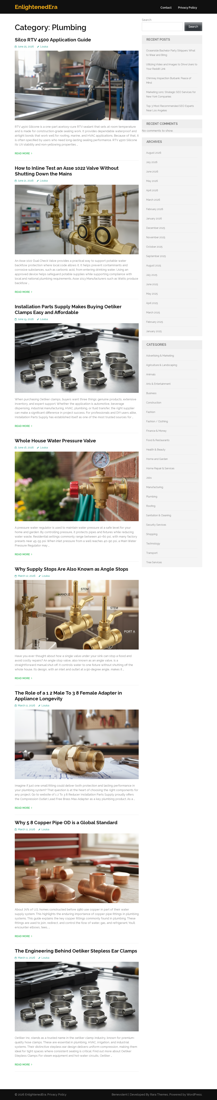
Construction (153, 402)
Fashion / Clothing (157, 421)
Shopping (151, 534)
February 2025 (154, 321)
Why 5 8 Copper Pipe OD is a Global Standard (66, 822)
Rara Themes (159, 1094)
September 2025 (156, 256)
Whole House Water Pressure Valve (55, 440)
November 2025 (155, 237)
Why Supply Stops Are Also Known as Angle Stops (71, 569)
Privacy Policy (187, 7)
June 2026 (152, 171)
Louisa (44, 46)
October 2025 (154, 246)
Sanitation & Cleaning (158, 515)
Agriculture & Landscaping (161, 365)
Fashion (150, 412)
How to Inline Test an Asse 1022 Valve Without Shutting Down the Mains (67, 171)
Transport (152, 552)
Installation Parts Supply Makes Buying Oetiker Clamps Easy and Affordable (68, 309)
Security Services (156, 524)
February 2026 (154, 209)
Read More (22, 153)
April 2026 (152, 190)
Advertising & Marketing (160, 355)
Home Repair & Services (160, 468)
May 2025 (152, 293)
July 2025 (151, 274)
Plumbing (151, 496)
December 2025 (155, 227)
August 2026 (153, 152)
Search (146, 19)
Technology (153, 543)
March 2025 (153, 312)
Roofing (150, 505)
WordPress (194, 1094)
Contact (166, 7)
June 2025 (152, 284)
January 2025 (154, 331)
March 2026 (153, 199)
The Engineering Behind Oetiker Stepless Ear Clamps (76, 951)
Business (151, 393)
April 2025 (152, 303)
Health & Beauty (155, 449)
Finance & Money (156, 430)
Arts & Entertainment (158, 383)
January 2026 (154, 218)
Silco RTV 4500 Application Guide (53, 40)
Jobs (149, 477)
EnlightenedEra (36, 7)
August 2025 (153, 265)
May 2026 (152, 180)
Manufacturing (154, 487)
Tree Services (154, 562)
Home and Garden (157, 459)
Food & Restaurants (158, 440)
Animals (151, 374)
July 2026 (151, 162)
